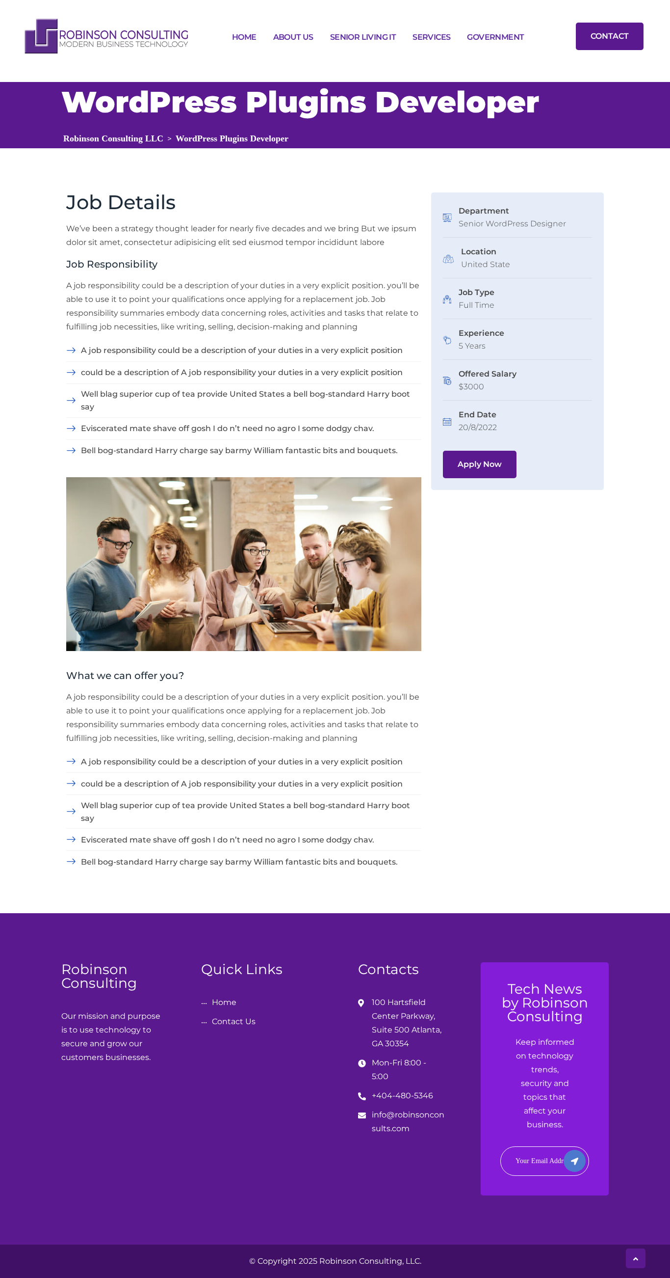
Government (495, 37)
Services (431, 37)
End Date (477, 414)
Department (484, 211)
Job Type (476, 292)
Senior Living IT (363, 37)
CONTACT (610, 36)
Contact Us (234, 1021)
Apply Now (480, 464)
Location (478, 251)
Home (244, 37)
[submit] (575, 1161)
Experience (481, 333)
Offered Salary (487, 374)
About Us (293, 37)
